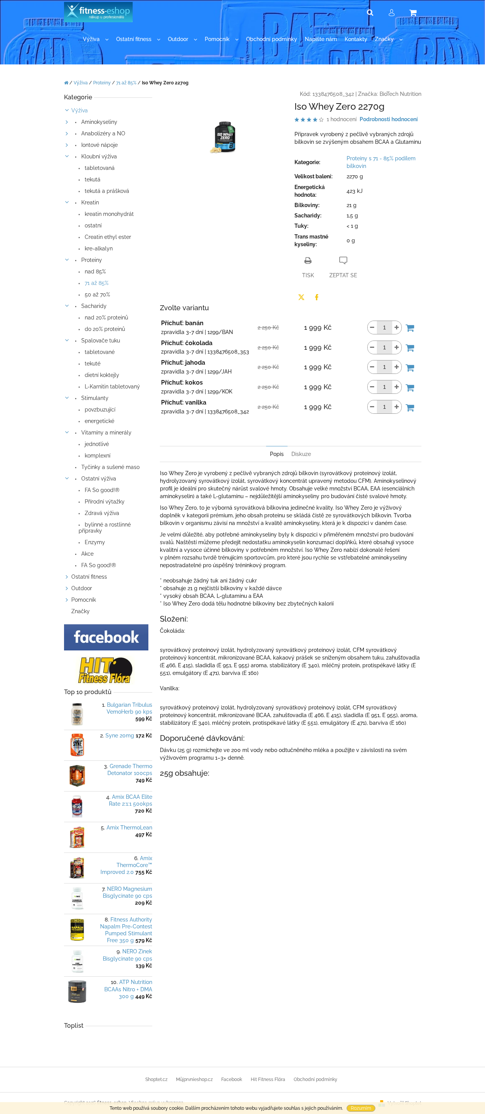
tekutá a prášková (106, 191)
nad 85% (94, 271)
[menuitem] (95, 39)
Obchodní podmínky (315, 1079)
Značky (80, 611)
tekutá (91, 179)
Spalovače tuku (100, 340)
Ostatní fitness (89, 577)
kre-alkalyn (98, 248)
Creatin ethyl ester (107, 237)
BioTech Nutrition (400, 94)
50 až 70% (96, 294)
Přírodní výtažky (104, 502)
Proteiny (91, 260)
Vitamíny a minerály (106, 432)
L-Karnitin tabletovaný (111, 386)
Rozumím (361, 1108)
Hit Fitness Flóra (268, 1079)
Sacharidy (93, 306)
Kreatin (89, 202)
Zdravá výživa (101, 513)
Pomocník (83, 600)
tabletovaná (99, 168)
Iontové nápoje (99, 145)
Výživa (79, 110)
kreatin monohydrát (108, 214)
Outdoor (81, 588)
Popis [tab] (277, 454)
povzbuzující (99, 409)
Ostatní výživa (98, 479)
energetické (98, 421)
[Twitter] (301, 297)
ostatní (92, 225)
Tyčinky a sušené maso (110, 467)
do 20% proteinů (104, 329)
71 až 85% (96, 283)
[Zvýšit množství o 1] (396, 327)
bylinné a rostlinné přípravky (105, 528)
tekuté (91, 363)
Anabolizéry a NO (102, 133)
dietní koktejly (101, 375)
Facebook (231, 1079)
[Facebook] (317, 297)
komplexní (96, 456)
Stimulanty (94, 398)
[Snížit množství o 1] (372, 327)
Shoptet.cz (156, 1079)
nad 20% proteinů (105, 317)
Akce (87, 554)
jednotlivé (96, 444)
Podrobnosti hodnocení (389, 119)
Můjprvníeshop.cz (194, 1079)
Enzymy (94, 542)
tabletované (99, 352)
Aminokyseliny (98, 122)
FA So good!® (101, 490)
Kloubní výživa (98, 156)
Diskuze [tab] (301, 454)
